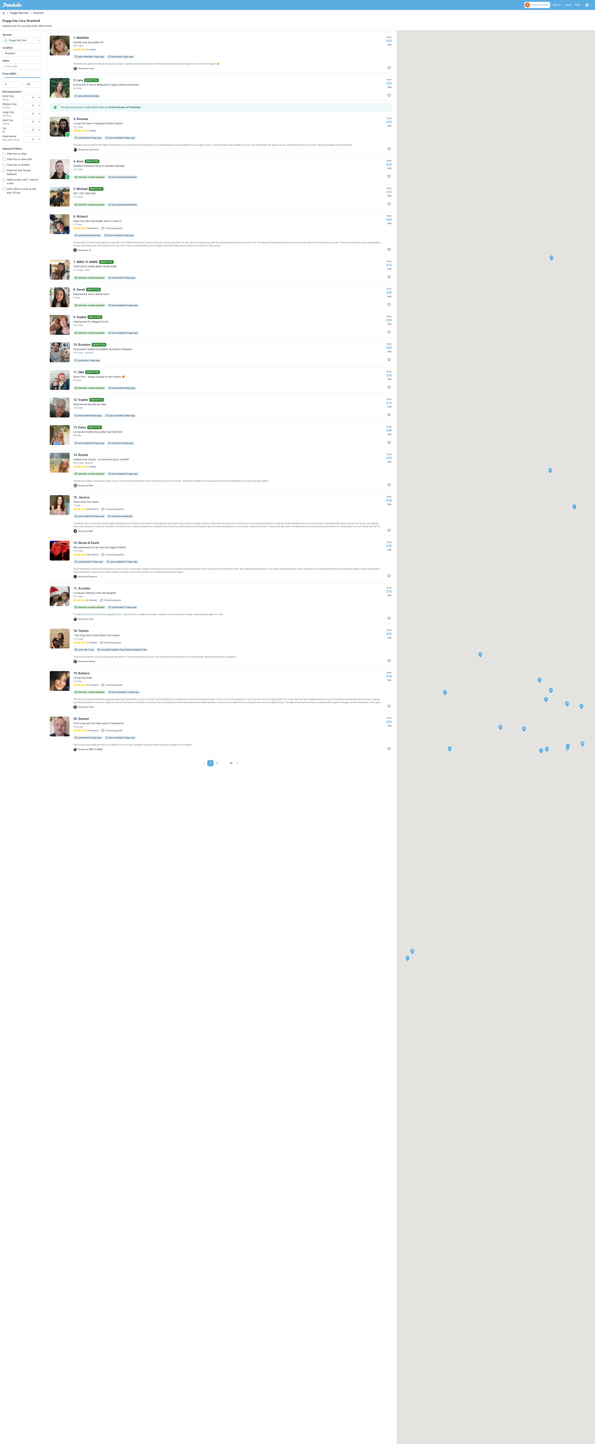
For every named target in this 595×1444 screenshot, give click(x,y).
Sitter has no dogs (17, 153)
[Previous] (204, 763)
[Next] (238, 763)
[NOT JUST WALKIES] (220, 196)
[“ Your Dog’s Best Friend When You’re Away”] (220, 646)
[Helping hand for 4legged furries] (220, 324)
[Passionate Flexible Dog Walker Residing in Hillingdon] (220, 352)
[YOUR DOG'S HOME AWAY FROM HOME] (220, 269)
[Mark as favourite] (389, 68)
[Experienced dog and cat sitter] (220, 407)
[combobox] (22, 40)
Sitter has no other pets (19, 159)
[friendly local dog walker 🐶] (220, 53)
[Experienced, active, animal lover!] (220, 297)
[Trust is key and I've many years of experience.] (220, 734)
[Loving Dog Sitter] (220, 690)
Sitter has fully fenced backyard (19, 172)
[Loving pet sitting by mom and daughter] (220, 603)
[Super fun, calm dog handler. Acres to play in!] (220, 233)
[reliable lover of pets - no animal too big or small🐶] (220, 470)
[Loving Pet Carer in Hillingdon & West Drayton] (220, 134)
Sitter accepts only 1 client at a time (22, 181)
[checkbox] (4, 153)
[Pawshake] (12, 5)
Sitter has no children (18, 164)
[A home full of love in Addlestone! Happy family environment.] (220, 88)
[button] (574, 507)
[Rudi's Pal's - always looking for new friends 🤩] (220, 380)
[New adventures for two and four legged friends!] (220, 559)
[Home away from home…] (220, 514)
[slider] (3, 77)
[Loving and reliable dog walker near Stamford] (220, 435)
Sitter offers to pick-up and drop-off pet (21, 191)
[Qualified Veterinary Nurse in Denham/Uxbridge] (220, 169)
